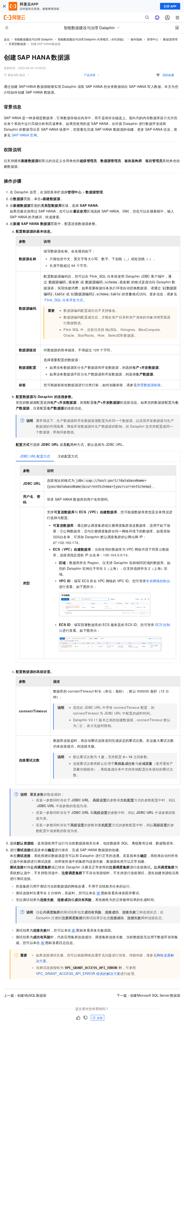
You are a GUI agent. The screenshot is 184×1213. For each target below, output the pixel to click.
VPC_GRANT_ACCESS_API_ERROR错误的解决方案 (78, 973)
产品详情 (89, 75)
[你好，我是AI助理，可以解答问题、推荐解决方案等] (157, 17)
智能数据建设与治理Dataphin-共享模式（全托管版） (92, 39)
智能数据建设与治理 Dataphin (33, 39)
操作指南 (136, 39)
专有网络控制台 (158, 580)
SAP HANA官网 (24, 135)
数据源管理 (170, 39)
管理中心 (152, 39)
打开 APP (170, 6)
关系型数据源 (17, 44)
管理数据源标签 (149, 384)
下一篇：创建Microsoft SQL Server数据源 (148, 995)
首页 (7, 39)
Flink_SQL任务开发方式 (64, 299)
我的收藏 (168, 75)
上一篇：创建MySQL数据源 (25, 995)
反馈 (100, 1018)
